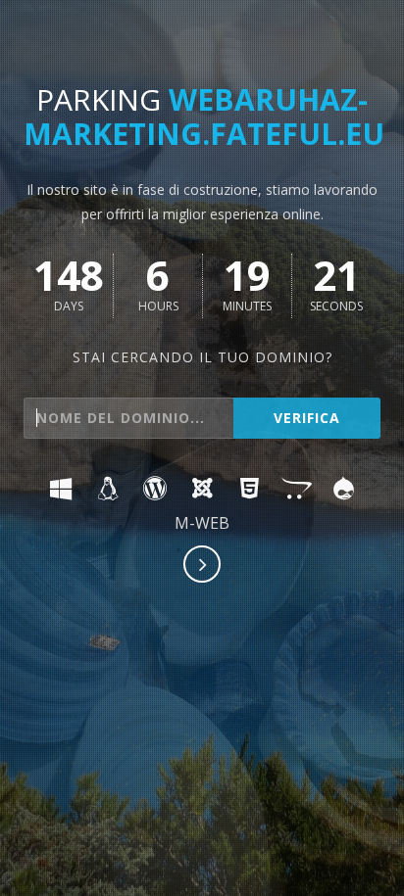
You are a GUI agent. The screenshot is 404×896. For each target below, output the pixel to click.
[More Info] (203, 566)
